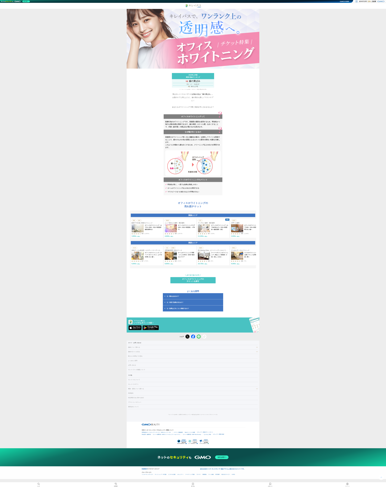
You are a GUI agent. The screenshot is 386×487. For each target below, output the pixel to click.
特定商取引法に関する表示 (136, 397)
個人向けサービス (226, 474)
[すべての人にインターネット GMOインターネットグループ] (372, 1)
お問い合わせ (132, 365)
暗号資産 (218, 474)
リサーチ (198, 474)
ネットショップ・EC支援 (160, 474)
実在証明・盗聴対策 (146, 434)
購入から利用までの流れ (135, 356)
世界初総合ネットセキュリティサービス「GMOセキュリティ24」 (156, 432)
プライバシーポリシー (134, 402)
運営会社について (133, 406)
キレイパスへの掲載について (136, 369)
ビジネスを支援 (171, 474)
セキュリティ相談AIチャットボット (205, 432)
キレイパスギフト (133, 384)
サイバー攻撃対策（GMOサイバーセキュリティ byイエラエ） (167, 434)
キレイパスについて (134, 379)
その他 (233, 474)
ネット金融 (211, 474)
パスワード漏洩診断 (178, 432)
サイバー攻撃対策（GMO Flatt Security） (192, 434)
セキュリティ (180, 474)
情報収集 (204, 474)
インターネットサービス (147, 474)
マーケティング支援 (189, 474)
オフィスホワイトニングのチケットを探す (193, 280)
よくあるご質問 (132, 360)
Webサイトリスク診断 (190, 432)
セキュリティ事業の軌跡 (218, 434)
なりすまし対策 (207, 434)
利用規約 (130, 393)
